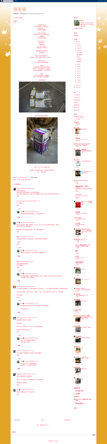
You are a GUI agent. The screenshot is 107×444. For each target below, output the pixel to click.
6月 (78, 71)
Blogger (56, 441)
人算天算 (77, 170)
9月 (78, 64)
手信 (82, 348)
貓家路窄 (77, 267)
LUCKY (77, 159)
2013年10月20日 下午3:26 (31, 361)
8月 (78, 66)
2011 (77, 87)
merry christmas (85, 279)
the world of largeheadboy (82, 229)
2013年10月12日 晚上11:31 (31, 211)
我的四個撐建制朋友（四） (82, 295)
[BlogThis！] (32, 177)
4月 (78, 75)
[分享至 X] (34, 177)
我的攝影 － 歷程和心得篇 (81, 246)
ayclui (18, 188)
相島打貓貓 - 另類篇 (86, 327)
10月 (78, 50)
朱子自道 (77, 326)
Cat (21, 211)
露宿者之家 (83, 368)
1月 (78, 82)
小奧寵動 (77, 393)
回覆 (18, 196)
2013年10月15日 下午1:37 (27, 350)
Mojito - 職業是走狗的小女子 (82, 245)
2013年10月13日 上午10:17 (26, 261)
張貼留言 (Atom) (44, 425)
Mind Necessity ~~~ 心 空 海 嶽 (83, 201)
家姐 (26, 179)
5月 (78, 73)
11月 (78, 48)
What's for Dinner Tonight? (82, 143)
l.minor (18, 350)
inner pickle (78, 194)
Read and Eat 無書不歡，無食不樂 (83, 400)
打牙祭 (77, 256)
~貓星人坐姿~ (78, 263)
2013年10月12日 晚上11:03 (27, 188)
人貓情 (82, 269)
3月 (78, 77)
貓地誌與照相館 (79, 262)
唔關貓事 (76, 35)
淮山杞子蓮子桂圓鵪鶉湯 (81, 145)
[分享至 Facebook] (35, 177)
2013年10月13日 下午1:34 (31, 250)
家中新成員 (83, 301)
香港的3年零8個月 (79, 224)
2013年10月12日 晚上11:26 (28, 222)
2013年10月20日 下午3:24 (31, 338)
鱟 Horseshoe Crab (80, 257)
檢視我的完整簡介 (78, 28)
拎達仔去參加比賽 (85, 337)
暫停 (76, 311)
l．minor (77, 377)
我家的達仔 (78, 336)
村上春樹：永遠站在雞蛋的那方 (83, 289)
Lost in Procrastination (81, 180)
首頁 (42, 420)
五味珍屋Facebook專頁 (81, 213)
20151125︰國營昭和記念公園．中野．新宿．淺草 (86, 232)
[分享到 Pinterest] (37, 177)
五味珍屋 (77, 212)
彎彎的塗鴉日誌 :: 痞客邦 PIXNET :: (81, 187)
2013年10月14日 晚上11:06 (28, 286)
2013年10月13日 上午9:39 (26, 236)
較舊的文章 (67, 420)
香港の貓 (77, 367)
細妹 (29, 179)
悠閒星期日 (80, 54)
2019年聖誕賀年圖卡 (86, 161)
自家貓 (22, 179)
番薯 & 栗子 (78, 310)
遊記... (82, 379)
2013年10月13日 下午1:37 (31, 273)
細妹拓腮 (79, 61)
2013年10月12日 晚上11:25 (33, 201)
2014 (77, 41)
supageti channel (80, 288)
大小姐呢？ (80, 59)
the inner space (21, 201)
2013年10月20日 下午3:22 (31, 303)
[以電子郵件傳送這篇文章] (31, 177)
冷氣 (76, 181)
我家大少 (77, 346)
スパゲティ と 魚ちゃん (81, 357)
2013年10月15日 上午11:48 (30, 317)
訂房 (76, 252)
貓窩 (76, 250)
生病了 (78, 57)
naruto (18, 286)
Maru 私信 (78, 217)
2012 (77, 85)
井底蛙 (77, 396)
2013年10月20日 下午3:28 (27, 389)
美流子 (77, 122)
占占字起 (77, 223)
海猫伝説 (77, 138)
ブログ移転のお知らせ (80, 219)
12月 (78, 46)
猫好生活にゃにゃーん (81, 239)
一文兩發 (76, 95)
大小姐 (18, 179)
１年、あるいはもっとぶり (82, 139)
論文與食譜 (83, 129)
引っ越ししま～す (79, 240)
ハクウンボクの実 (79, 117)
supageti (19, 374)
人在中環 (77, 294)
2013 (77, 44)
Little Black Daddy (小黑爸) (82, 315)
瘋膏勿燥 (77, 388)
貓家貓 (19, 9)
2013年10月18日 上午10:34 (29, 374)
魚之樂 (77, 127)
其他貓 (75, 105)
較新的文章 (17, 420)
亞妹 (75, 102)
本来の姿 (77, 123)
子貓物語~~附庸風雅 (80, 149)
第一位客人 (80, 52)
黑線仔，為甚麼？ (85, 358)
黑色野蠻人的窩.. (79, 390)
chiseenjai (19, 317)
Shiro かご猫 (78, 116)
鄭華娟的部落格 (79, 403)
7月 (78, 68)
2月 (78, 80)
